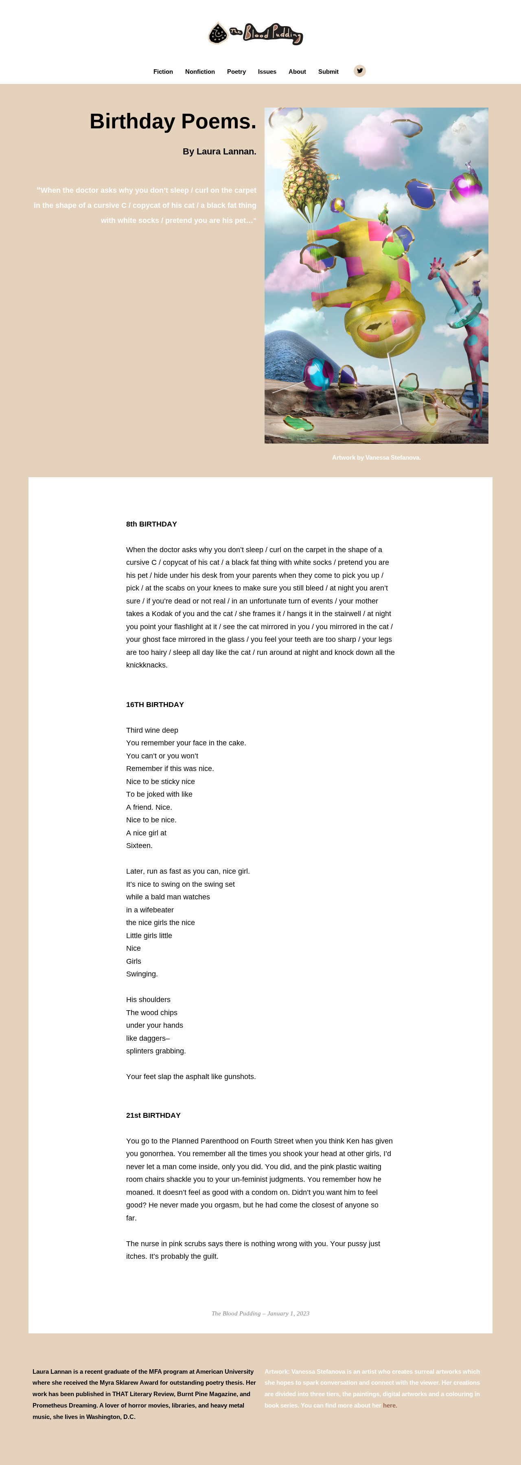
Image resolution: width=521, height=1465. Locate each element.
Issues (267, 71)
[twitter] (361, 71)
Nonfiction (200, 71)
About (297, 71)
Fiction (163, 71)
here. (390, 1405)
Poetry (236, 71)
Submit (328, 71)
